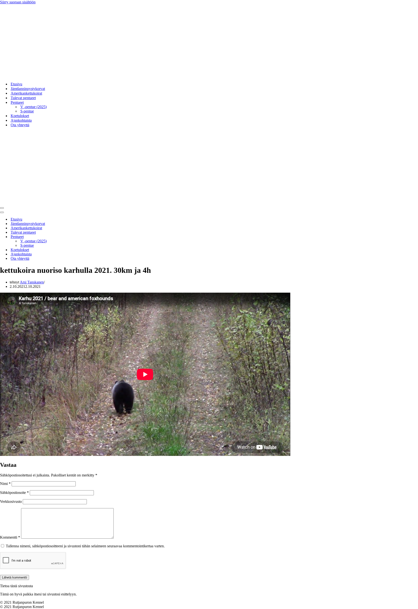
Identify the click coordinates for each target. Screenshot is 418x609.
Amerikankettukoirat (26, 93)
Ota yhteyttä (20, 125)
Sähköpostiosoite (14, 492)
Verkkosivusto (11, 501)
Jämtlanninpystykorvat (28, 89)
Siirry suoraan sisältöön (18, 2)
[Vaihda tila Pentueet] (84, 237)
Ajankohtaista (21, 120)
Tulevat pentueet (23, 98)
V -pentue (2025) (33, 107)
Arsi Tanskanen (32, 282)
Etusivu (16, 84)
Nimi (5, 484)
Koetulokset (20, 116)
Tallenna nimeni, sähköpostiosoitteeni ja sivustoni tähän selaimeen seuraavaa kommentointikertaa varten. (85, 546)
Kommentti (10, 537)
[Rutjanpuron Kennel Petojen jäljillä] (60, 76)
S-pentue (27, 111)
